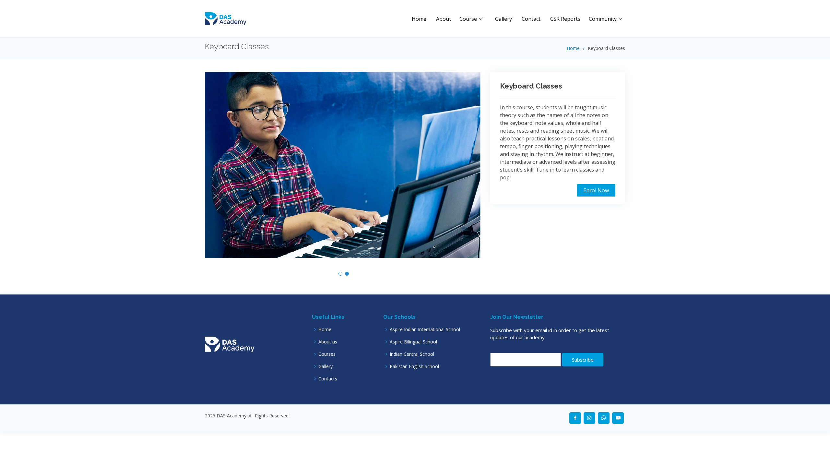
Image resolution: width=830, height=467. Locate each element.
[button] (340, 274)
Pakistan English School (414, 366)
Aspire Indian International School (425, 329)
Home (419, 18)
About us (327, 342)
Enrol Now (596, 190)
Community (603, 18)
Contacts (327, 379)
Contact (531, 18)
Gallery (503, 18)
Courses (327, 354)
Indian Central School (412, 354)
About (443, 18)
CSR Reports (565, 18)
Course (468, 18)
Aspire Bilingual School (413, 342)
